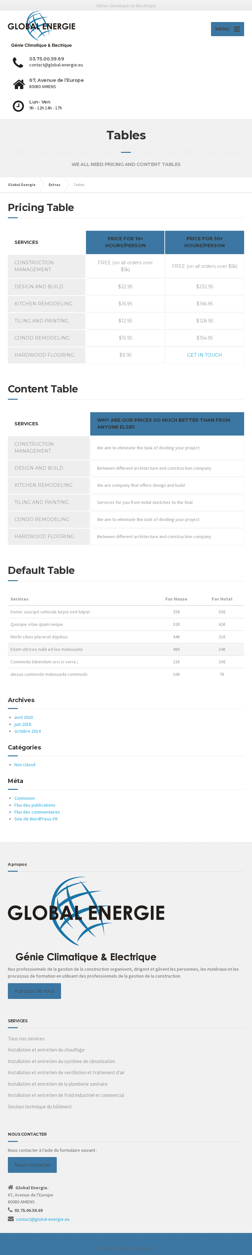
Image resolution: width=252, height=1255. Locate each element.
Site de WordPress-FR (36, 819)
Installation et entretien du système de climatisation (61, 1061)
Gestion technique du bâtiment (40, 1106)
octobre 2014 (27, 731)
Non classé (25, 765)
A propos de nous (34, 991)
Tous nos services (26, 1038)
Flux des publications (34, 805)
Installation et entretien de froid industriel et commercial (66, 1095)
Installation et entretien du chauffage (46, 1050)
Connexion (24, 798)
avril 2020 (23, 717)
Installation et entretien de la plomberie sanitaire (58, 1084)
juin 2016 (22, 724)
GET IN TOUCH (204, 355)
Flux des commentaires (37, 812)
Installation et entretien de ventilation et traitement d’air (66, 1072)
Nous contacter (32, 1165)
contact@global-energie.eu (43, 1219)
